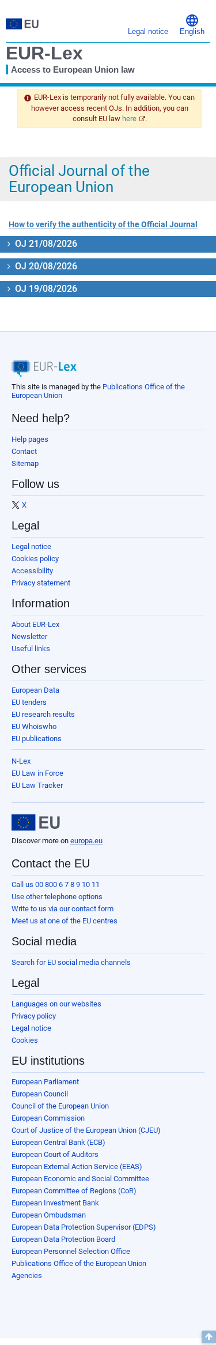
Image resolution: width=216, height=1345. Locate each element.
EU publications (37, 738)
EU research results (43, 714)
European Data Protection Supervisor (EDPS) (84, 1227)
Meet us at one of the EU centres (65, 920)
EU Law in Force (37, 773)
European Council (40, 1093)
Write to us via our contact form (62, 908)
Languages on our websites (56, 1004)
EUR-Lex (44, 53)
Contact (24, 451)
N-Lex (21, 761)
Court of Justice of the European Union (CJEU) (86, 1130)
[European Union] (36, 822)
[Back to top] (209, 1337)
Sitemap (25, 463)
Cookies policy (35, 558)
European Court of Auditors (55, 1154)
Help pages (30, 439)
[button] (192, 24)
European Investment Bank (55, 1203)
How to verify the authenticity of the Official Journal (103, 224)
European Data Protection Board (63, 1239)
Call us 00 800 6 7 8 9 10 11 (56, 884)
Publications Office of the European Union (79, 1263)
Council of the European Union (60, 1106)
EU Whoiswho (34, 726)
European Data (35, 690)
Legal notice (31, 546)
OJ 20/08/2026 (45, 266)
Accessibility (32, 570)
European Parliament (45, 1081)
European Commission (48, 1118)
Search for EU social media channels (71, 962)
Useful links (31, 648)
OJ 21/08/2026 (45, 243)
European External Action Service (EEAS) (77, 1166)
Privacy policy (34, 1016)
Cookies (25, 1040)
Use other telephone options (57, 896)
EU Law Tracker (37, 785)
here (129, 118)
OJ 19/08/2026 (45, 288)
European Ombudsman (49, 1215)
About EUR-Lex (35, 624)
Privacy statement (41, 582)
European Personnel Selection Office (71, 1251)
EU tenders (29, 702)
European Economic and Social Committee (80, 1178)
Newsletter (29, 636)
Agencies (27, 1275)
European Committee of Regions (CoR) (74, 1190)
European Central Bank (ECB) (58, 1142)
